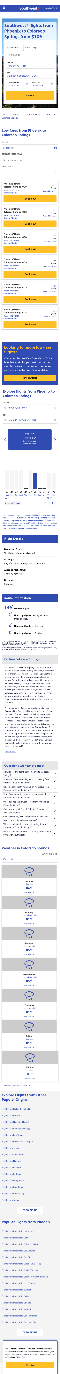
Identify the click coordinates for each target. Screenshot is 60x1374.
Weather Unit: (50, 854)
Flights (16, 114)
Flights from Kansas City (13, 1193)
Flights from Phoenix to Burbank (16, 1290)
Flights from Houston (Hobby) (15, 1122)
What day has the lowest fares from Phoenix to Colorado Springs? (26, 804)
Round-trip (12, 47)
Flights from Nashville (12, 1161)
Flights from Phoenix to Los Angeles (18, 1251)
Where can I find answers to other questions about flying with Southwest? (27, 833)
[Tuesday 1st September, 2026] (49, 481)
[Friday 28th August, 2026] (30, 480)
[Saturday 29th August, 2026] (35, 481)
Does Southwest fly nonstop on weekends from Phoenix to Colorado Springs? (26, 796)
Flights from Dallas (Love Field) (16, 1109)
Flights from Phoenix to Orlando (16, 1303)
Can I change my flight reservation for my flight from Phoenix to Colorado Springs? (25, 818)
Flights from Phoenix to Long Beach (18, 1283)
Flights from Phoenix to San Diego (17, 1257)
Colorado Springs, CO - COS (22, 76)
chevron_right (55, 439)
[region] (30, 1357)
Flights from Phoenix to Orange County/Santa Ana (25, 1277)
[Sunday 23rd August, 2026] (7, 479)
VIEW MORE (30, 1210)
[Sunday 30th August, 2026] (40, 488)
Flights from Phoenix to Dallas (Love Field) (21, 1264)
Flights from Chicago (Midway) (16, 1128)
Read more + (10, 751)
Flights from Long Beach (13, 1180)
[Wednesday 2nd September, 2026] (54, 481)
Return (36, 82)
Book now (30, 199)
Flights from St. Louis (11, 1174)
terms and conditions (28, 529)
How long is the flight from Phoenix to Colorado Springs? (26, 774)
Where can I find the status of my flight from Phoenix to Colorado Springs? (24, 826)
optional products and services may (27, 520)
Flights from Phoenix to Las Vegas (17, 1231)
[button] (4, 7)
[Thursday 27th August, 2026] (26, 488)
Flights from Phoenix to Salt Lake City (19, 1322)
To (8, 72)
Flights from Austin (10, 1148)
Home (4, 114)
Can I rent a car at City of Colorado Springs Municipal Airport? (23, 811)
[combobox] (30, 407)
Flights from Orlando (11, 1167)
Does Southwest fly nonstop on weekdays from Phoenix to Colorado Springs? (26, 789)
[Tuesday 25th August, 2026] (16, 479)
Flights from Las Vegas (12, 1135)
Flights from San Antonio (13, 1154)
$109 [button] (36, 37)
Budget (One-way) (12, 154)
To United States (32, 114)
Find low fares (30, 378)
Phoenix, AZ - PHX (17, 66)
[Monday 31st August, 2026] (44, 488)
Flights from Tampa (11, 1200)
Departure (13, 82)
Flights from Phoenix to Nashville (17, 1309)
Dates (5, 142)
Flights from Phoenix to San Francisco (19, 1316)
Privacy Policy (21, 1357)
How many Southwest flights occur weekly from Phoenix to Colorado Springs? (26, 781)
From (10, 63)
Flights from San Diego (12, 1187)
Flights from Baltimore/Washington (17, 1141)
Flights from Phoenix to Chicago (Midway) (21, 1244)
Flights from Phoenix (11, 1115)
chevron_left (5, 439)
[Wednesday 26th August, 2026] (21, 479)
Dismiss (30, 1365)
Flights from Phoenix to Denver (16, 1238)
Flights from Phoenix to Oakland (16, 1296)
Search (30, 95)
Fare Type (7, 166)
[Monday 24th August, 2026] (12, 480)
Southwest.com (22, 526)
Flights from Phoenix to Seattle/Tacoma (20, 1270)
